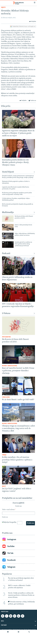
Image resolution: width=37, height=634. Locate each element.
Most (4, 486)
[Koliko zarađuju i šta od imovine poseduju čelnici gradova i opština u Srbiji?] (18, 443)
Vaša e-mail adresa (8, 509)
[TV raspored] (22, 616)
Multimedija (8, 212)
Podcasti (6, 253)
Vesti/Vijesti (8, 172)
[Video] (8, 632)
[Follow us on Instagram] (14, 616)
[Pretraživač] (29, 632)
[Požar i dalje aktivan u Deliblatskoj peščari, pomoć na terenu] (8, 236)
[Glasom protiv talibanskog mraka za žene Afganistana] (18, 265)
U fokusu (6, 313)
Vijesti (3, 7)
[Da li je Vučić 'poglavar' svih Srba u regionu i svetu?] (18, 475)
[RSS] (18, 616)
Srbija (4, 455)
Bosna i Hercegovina (9, 366)
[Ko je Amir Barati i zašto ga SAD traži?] (18, 386)
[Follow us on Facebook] (2, 616)
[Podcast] (18, 632)
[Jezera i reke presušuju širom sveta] (8, 227)
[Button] (32, 21)
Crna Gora (6, 397)
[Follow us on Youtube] (10, 616)
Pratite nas (30, 523)
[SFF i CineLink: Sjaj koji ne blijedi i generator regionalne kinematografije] (18, 292)
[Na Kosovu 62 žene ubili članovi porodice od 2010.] (8, 218)
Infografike (6, 337)
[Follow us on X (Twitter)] (6, 616)
